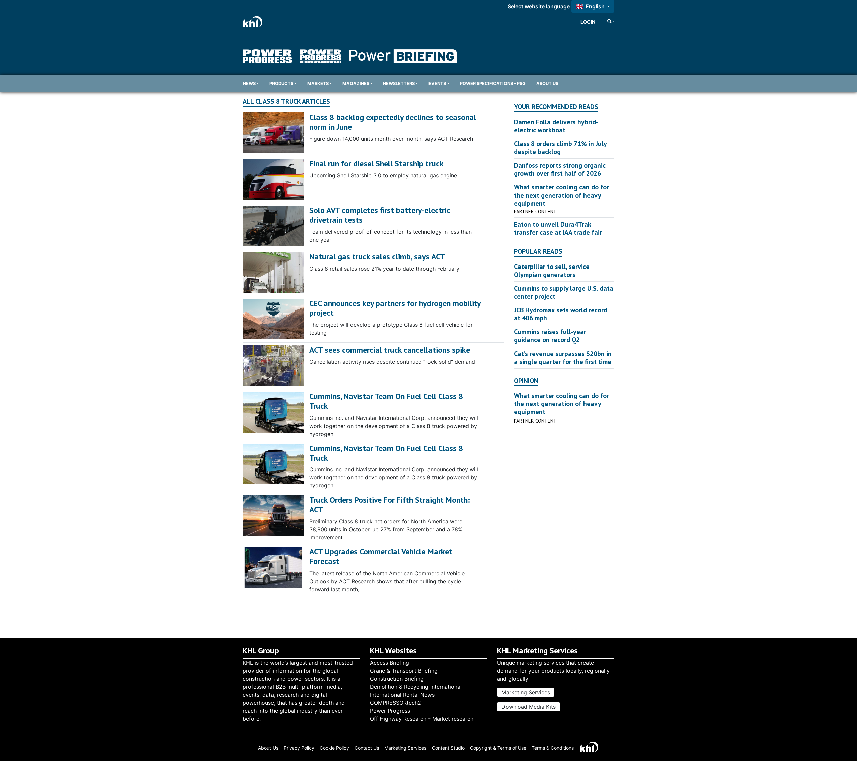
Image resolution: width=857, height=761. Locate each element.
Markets (318, 83)
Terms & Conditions (553, 748)
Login (588, 22)
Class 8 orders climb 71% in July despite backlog (560, 147)
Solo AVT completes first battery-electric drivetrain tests (379, 215)
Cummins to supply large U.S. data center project (563, 292)
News (249, 83)
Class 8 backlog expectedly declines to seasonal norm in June (392, 122)
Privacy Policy (299, 748)
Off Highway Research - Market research (421, 718)
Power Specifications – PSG (493, 83)
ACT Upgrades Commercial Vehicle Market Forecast (380, 556)
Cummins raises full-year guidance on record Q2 (550, 335)
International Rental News (402, 694)
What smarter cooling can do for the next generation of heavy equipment (561, 195)
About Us (547, 83)
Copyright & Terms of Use (498, 748)
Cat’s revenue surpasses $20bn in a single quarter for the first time (563, 357)
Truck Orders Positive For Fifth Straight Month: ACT (389, 504)
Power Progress (390, 710)
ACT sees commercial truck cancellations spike (389, 350)
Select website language (539, 6)
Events (437, 83)
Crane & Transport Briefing (404, 670)
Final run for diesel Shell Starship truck (376, 163)
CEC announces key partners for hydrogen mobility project (394, 308)
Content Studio (448, 748)
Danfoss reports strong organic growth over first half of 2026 (560, 169)
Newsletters (399, 83)
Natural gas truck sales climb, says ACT (377, 256)
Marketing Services (525, 692)
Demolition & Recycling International (416, 686)
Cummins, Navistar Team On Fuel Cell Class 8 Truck (386, 401)
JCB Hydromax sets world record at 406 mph (560, 314)
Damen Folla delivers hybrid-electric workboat (556, 126)
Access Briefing (389, 662)
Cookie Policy (334, 748)
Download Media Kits (528, 706)
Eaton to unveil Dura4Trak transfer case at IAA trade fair (558, 228)
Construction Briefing (397, 678)
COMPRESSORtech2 (395, 702)
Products (281, 83)
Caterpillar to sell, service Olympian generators (552, 270)
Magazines (355, 83)
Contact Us (367, 748)
